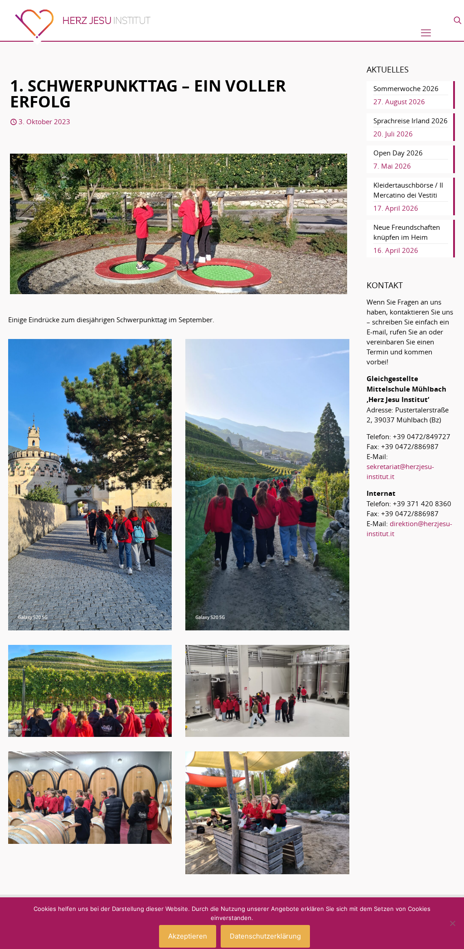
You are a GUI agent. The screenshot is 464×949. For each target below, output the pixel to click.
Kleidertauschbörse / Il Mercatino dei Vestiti (408, 189)
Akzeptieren (187, 936)
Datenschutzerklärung (265, 936)
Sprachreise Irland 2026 (410, 120)
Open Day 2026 (398, 152)
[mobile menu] (426, 32)
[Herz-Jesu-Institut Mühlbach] (82, 27)
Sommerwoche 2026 (406, 88)
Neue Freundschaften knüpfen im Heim (406, 232)
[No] (452, 923)
